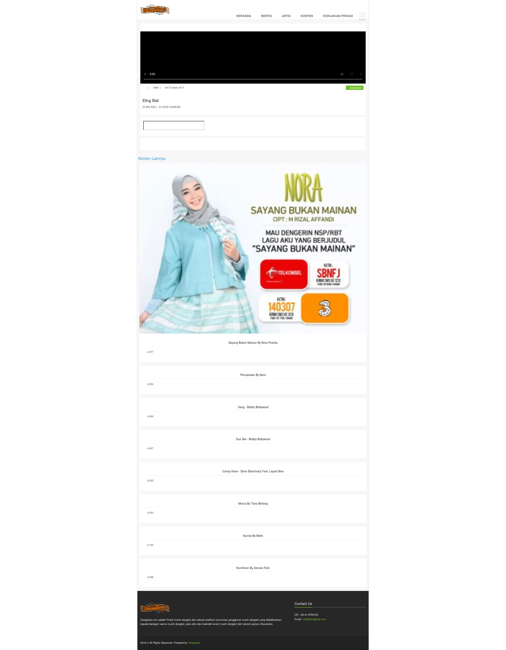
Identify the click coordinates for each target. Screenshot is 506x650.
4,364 (150, 384)
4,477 (150, 352)
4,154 (150, 545)
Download (355, 87)
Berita (266, 16)
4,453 (150, 512)
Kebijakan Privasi (338, 16)
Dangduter (194, 642)
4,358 (150, 577)
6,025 (150, 480)
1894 (156, 87)
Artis (286, 16)
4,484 (150, 416)
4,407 (150, 448)
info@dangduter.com (314, 619)
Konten (307, 16)
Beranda (243, 16)
